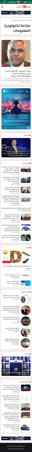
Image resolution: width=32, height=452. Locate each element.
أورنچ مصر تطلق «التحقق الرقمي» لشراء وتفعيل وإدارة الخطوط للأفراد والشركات (16, 209)
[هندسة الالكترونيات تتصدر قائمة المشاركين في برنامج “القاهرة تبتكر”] (26, 321)
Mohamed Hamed (19, 449)
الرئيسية (28, 20)
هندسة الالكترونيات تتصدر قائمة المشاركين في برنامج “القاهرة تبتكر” (10, 319)
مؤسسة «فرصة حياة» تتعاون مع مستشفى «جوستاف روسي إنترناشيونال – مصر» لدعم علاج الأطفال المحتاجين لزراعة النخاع (10, 170)
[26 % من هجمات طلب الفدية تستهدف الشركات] (26, 275)
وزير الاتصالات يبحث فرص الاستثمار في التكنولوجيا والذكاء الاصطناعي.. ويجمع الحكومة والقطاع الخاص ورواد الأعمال (10, 228)
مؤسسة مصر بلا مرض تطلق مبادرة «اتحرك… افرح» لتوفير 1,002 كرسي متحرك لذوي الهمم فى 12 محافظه (10, 217)
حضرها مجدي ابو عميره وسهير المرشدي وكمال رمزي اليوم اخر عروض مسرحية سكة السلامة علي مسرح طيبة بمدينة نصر (10, 309)
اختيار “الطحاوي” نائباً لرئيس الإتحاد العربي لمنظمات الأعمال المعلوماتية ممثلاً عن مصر (18, 73)
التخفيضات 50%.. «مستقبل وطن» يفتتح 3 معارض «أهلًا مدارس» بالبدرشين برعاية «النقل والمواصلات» (10, 180)
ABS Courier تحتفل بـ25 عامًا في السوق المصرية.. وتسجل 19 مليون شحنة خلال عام (10, 237)
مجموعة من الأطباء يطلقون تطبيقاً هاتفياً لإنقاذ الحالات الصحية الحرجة (12, 341)
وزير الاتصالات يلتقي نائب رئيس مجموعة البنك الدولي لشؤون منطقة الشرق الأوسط (11, 406)
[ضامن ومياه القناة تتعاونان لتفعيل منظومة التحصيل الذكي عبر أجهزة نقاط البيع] (26, 190)
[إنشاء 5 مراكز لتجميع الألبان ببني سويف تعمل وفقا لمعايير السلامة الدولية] (26, 427)
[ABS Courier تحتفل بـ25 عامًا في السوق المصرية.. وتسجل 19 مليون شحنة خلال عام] (26, 237)
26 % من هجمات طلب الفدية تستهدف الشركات (11, 276)
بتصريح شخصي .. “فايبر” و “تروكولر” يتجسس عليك (12, 282)
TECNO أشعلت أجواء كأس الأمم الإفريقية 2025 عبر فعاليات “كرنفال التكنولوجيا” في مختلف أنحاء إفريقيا (11, 388)
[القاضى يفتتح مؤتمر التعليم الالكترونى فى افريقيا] (26, 332)
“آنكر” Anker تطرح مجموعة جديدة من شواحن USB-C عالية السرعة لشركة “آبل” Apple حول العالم (10, 398)
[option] (16, 147)
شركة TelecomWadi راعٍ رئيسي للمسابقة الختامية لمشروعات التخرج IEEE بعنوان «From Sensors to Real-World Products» (16, 153)
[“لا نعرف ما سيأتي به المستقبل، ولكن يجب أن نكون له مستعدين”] (26, 299)
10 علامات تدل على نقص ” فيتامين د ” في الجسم (16, 267)
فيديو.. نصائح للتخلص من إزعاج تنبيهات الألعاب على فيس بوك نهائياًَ (16, 373)
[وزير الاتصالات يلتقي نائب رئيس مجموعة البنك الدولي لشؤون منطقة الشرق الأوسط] (26, 407)
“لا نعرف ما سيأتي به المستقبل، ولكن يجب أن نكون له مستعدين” (11, 296)
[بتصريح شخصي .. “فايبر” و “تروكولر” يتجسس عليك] (26, 283)
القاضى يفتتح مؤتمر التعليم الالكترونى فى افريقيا (12, 329)
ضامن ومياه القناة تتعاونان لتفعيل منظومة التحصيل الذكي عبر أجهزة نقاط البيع (11, 189)
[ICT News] (23, 6)
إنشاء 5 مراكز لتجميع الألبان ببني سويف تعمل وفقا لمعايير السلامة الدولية (11, 427)
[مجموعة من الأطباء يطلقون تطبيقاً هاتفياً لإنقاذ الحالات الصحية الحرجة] (26, 343)
